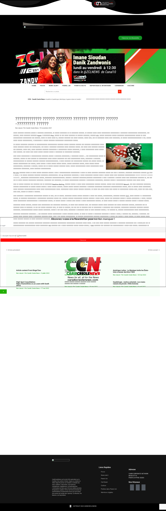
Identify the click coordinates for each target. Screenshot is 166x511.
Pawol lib (66, 86)
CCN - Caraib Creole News (36, 99)
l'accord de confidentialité (17, 236)
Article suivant (154, 250)
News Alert (54, 86)
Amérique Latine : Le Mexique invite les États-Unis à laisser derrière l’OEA (131, 271)
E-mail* (3, 226)
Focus (42, 86)
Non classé (18, 128)
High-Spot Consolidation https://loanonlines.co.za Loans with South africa (32, 283)
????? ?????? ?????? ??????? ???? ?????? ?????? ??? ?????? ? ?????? (80, 283)
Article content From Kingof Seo (28, 270)
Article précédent (13, 250)
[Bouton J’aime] (16, 236)
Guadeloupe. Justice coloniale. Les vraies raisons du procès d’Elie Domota (129, 283)
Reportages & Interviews (100, 86)
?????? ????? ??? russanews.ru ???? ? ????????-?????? (83, 271)
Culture (130, 86)
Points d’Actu (80, 86)
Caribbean (119, 86)
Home (34, 86)
